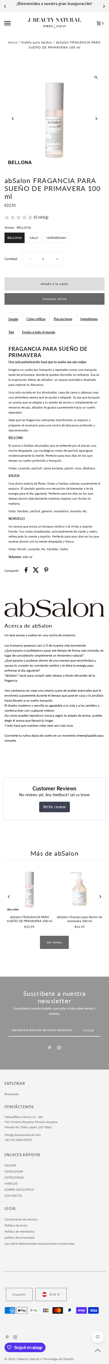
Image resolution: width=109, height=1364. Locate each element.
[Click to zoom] (96, 77)
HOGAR (10, 1165)
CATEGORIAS (14, 1177)
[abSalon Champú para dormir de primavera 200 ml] (79, 888)
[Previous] (5, 6)
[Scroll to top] (98, 1350)
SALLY (34, 238)
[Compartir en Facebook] (26, 570)
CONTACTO (13, 1196)
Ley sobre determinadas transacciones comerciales (39, 1243)
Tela (11, 332)
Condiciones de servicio (21, 1219)
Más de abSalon (54, 853)
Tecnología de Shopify (58, 1359)
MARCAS (11, 1183)
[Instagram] (59, 1048)
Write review (54, 807)
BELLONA (14, 238)
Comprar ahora (54, 299)
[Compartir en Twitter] (36, 570)
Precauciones (63, 319)
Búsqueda (11, 1094)
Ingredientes (89, 319)
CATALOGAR (13, 1171)
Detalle (13, 319)
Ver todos (54, 942)
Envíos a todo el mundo (38, 332)
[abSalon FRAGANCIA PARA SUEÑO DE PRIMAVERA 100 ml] (29, 888)
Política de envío (16, 1225)
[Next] (104, 6)
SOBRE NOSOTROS (19, 1189)
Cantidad (10, 259)
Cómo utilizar (36, 319)
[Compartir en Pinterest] (46, 570)
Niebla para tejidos (36, 42)
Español (19, 1294)
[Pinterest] (49, 1048)
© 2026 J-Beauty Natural (22, 1359)
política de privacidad (19, 1237)
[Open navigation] (14, 23)
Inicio (12, 42)
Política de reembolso (19, 1231)
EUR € (54, 1294)
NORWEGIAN (56, 238)
